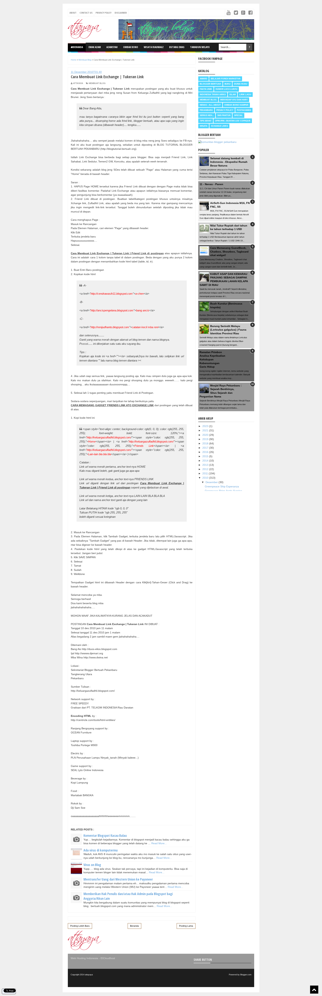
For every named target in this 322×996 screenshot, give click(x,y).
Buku (228, 84)
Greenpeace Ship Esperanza (222, 486)
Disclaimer (121, 12)
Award (203, 78)
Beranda (78, 47)
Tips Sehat (205, 121)
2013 (205, 464)
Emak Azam (95, 47)
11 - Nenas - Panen (211, 184)
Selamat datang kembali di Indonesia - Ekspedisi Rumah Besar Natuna (228, 162)
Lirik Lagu (245, 94)
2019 (205, 439)
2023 (205, 426)
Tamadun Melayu (200, 47)
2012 (205, 469)
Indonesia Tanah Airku (213, 94)
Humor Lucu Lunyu (226, 89)
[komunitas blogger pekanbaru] (217, 141)
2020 (205, 434)
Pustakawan (244, 110)
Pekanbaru (206, 110)
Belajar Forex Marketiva (226, 78)
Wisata (203, 126)
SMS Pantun (224, 115)
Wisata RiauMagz (154, 47)
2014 (205, 460)
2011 (205, 473)
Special (238, 115)
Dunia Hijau (240, 84)
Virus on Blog (92, 864)
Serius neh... (207, 115)
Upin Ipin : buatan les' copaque (232, 121)
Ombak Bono (130, 47)
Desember (212, 482)
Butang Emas (176, 47)
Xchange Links (219, 126)
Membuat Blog (97, 83)
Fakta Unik (206, 89)
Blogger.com (245, 974)
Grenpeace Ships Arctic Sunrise (223, 490)
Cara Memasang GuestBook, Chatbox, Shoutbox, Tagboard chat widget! (229, 251)
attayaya (89, 974)
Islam (232, 94)
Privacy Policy (103, 12)
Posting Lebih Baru (80, 926)
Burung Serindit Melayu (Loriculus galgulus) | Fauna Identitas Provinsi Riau (228, 330)
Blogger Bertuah (210, 84)
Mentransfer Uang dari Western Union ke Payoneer (118, 879)
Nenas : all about (210, 105)
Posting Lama (186, 926)
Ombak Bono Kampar (236, 105)
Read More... (159, 843)
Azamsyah (112, 47)
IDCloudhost (107, 958)
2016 (205, 452)
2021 (205, 430)
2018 (205, 443)
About (73, 12)
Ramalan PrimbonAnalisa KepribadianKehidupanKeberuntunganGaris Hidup (212, 359)
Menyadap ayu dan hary (234, 100)
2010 (205, 477)
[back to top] (314, 990)
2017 (205, 447)
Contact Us (86, 12)
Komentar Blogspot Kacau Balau (105, 835)
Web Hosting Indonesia (84, 958)
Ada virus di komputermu (100, 850)
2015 (205, 456)
